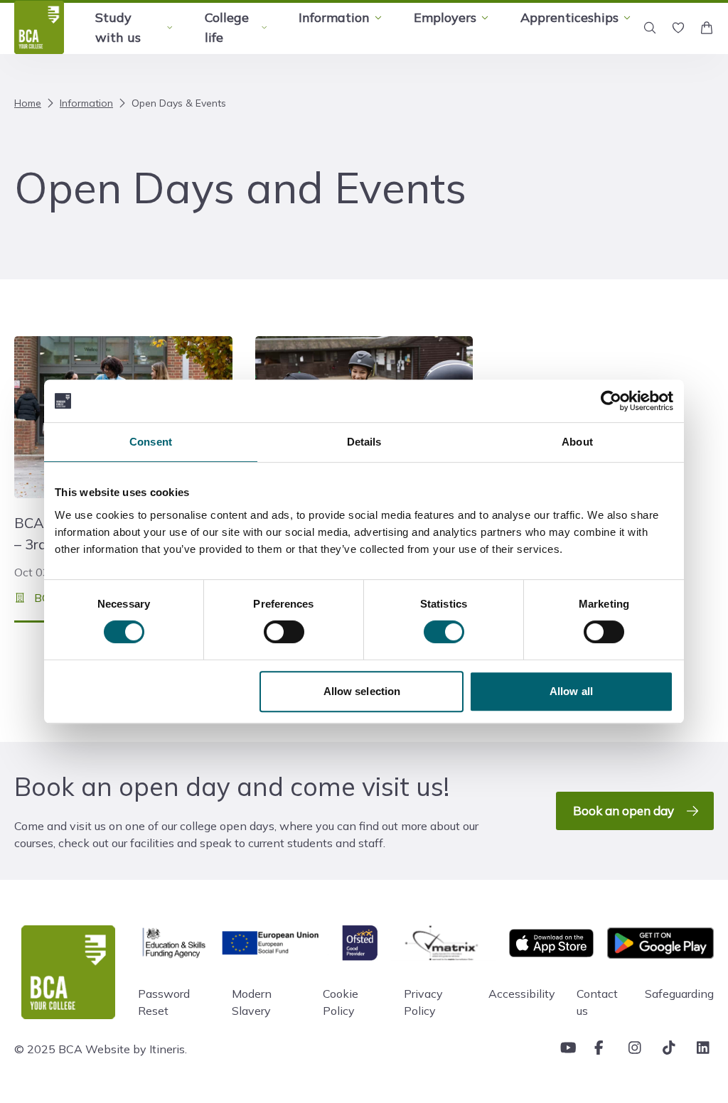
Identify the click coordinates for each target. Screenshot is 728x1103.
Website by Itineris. (136, 1049)
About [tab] (577, 442)
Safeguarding (679, 993)
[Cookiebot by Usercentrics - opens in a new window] (611, 400)
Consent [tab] (150, 442)
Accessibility (521, 993)
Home (27, 103)
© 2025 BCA (48, 1049)
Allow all (571, 691)
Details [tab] (364, 442)
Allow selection (362, 691)
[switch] (284, 631)
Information (86, 103)
